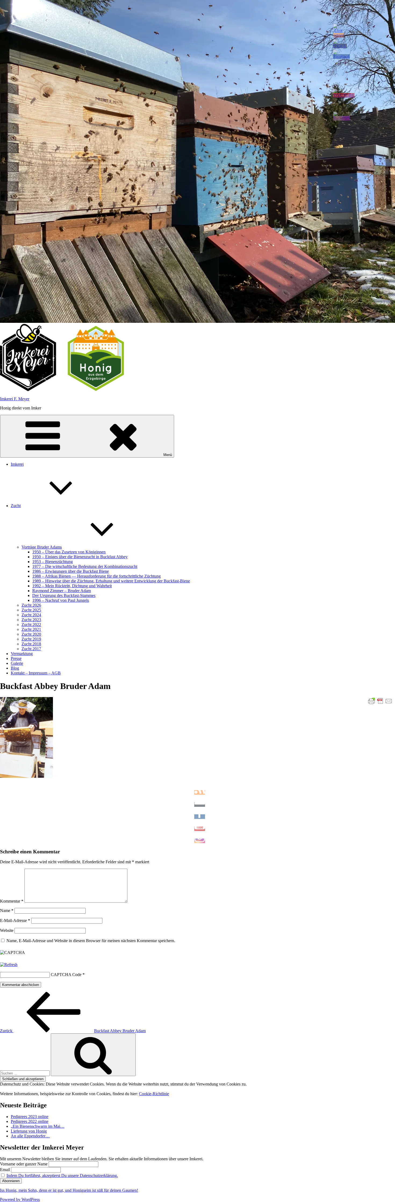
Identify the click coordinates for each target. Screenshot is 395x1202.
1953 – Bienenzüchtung (52, 561)
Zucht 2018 (31, 644)
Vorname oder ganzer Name (24, 1164)
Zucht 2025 (31, 610)
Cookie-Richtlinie (154, 1093)
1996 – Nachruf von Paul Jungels (60, 600)
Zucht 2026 (31, 605)
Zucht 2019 (31, 639)
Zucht (16, 505)
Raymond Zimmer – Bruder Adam (61, 590)
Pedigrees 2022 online (29, 1121)
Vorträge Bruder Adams (41, 547)
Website (6, 930)
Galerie (17, 663)
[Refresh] (8, 964)
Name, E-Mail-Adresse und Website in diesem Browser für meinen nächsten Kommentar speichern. (90, 940)
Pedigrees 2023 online (29, 1116)
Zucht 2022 (31, 624)
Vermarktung (22, 653)
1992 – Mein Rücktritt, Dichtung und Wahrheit (72, 586)
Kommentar (11, 901)
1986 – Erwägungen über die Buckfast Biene (70, 571)
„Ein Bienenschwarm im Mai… (37, 1126)
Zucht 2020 (31, 634)
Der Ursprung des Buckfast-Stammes (63, 595)
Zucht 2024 (31, 615)
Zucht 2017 (31, 648)
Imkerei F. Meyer (14, 399)
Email (5, 1169)
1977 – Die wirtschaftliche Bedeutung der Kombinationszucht (84, 566)
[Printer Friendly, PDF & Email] (380, 701)
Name (6, 910)
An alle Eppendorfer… (30, 1136)
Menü (167, 455)
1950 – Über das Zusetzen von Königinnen (69, 552)
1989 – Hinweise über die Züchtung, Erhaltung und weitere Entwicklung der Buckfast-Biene (111, 581)
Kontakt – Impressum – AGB (36, 673)
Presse (16, 658)
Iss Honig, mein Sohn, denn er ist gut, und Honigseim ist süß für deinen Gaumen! (69, 1190)
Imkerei (17, 464)
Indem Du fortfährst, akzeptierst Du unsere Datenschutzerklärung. (62, 1175)
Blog (15, 668)
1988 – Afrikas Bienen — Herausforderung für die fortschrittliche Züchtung (96, 576)
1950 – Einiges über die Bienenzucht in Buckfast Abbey (80, 556)
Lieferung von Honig (29, 1131)
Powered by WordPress (20, 1199)
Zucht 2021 (31, 629)
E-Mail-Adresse (15, 920)
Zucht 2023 (31, 619)
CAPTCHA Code (66, 974)
